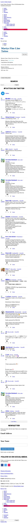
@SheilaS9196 (14, 296)
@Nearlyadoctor (19, 236)
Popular (5, 9)
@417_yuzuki (13, 98)
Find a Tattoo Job (11, 24)
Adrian (7, 411)
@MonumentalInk (18, 311)
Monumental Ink (9, 311)
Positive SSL (4, 521)
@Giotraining (17, 117)
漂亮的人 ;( (8, 279)
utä (6, 331)
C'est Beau (8, 296)
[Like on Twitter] (11, 113)
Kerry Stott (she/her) (10, 236)
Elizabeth (7, 216)
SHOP (5, 14)
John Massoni (8, 347)
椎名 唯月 (8, 98)
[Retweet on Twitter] (8, 113)
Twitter (13, 112)
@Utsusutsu (14, 279)
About (5, 16)
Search (16, 84)
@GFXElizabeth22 (14, 216)
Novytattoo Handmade (11, 159)
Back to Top (3, 488)
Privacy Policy (4, 476)
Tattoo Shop (11, 60)
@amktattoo (12, 411)
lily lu (7, 269)
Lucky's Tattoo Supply (6, 1)
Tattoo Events (7, 21)
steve (6, 149)
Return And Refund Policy (7, 473)
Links (5, 26)
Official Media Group (18, 486)
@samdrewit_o (14, 131)
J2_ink (7, 354)
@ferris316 (11, 149)
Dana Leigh (8, 200)
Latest (5, 8)
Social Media (7, 20)
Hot (4, 11)
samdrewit (8, 131)
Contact (5, 28)
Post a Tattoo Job (11, 25)
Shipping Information (6, 471)
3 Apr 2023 (19, 98)
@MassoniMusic (16, 347)
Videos (5, 18)
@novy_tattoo (20, 159)
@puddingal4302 (15, 200)
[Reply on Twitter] (6, 113)
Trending (6, 12)
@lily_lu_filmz (13, 269)
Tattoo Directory (7, 17)
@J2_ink (11, 354)
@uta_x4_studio (11, 331)
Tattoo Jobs (6, 22)
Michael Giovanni (9, 117)
